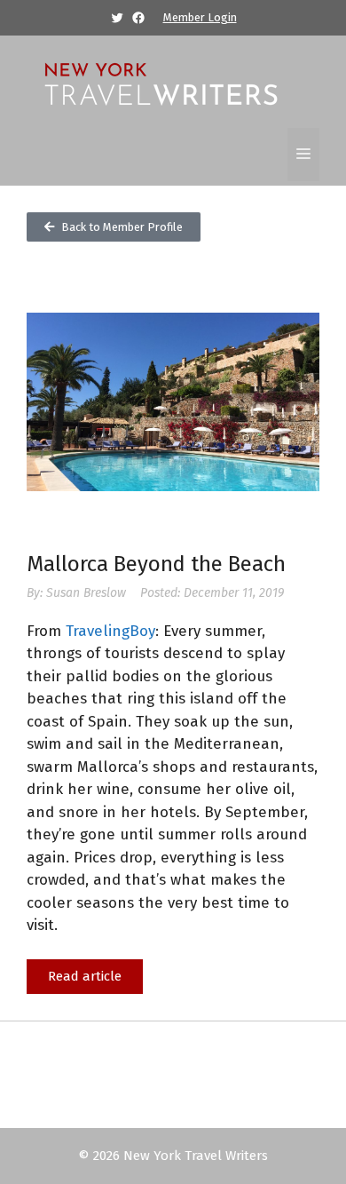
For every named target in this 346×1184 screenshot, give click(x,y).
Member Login (200, 17)
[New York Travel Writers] (160, 82)
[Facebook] (138, 18)
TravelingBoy (110, 631)
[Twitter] (117, 18)
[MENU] (303, 154)
